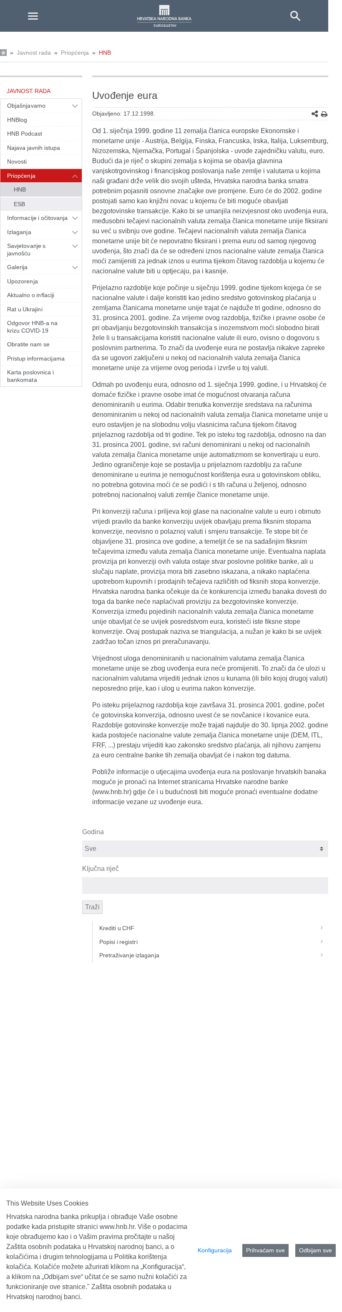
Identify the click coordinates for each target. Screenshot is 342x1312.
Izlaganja (19, 232)
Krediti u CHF (117, 928)
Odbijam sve (315, 1250)
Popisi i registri (118, 942)
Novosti (17, 161)
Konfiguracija (215, 1250)
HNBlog (17, 119)
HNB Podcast (24, 133)
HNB (105, 52)
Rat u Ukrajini (25, 309)
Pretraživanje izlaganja (129, 955)
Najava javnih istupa (33, 147)
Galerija (17, 267)
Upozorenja (22, 281)
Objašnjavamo (26, 105)
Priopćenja (75, 52)
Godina (93, 831)
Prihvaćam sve (265, 1250)
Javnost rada (34, 52)
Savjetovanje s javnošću (26, 249)
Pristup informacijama (36, 358)
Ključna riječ (100, 868)
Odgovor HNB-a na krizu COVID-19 (32, 327)
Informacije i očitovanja (37, 217)
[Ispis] (324, 114)
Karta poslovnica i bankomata (30, 376)
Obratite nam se (28, 344)
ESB (19, 204)
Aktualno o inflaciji (30, 295)
